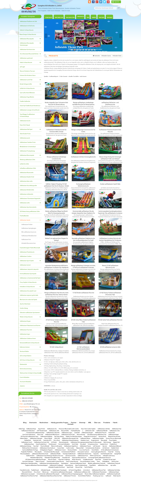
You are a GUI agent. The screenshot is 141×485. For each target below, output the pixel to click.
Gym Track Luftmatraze (28, 434)
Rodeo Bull (112, 432)
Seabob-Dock (104, 444)
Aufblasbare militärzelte (26, 194)
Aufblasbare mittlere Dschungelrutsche (83, 157)
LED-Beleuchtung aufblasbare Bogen (35, 459)
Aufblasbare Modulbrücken (29, 236)
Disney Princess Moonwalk (113, 438)
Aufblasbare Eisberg (25, 446)
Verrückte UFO (47, 440)
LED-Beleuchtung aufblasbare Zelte (30, 211)
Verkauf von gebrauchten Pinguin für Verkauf (56, 239)
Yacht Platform (88, 467)
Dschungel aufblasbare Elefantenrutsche (83, 185)
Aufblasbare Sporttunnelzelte (28, 207)
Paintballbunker (24, 216)
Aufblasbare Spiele (25, 220)
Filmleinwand (52, 444)
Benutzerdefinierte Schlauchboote (29, 343)
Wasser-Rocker (81, 434)
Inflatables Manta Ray (36, 457)
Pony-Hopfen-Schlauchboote (28, 282)
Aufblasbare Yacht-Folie (68, 434)
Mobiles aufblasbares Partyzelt (96, 463)
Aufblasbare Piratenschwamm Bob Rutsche (110, 130)
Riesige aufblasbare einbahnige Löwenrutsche (56, 157)
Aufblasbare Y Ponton (70, 476)
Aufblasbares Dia (52, 429)
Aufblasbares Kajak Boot (71, 446)
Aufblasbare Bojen (114, 472)
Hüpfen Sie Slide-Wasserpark (74, 436)
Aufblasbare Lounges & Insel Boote (29, 110)
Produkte (80, 16)
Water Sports (117, 476)
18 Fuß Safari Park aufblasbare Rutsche (110, 320)
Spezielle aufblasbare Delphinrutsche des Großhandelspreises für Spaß (83, 239)
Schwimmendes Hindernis (93, 448)
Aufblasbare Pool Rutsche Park (29, 476)
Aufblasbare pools (25, 138)
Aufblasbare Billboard (115, 446)
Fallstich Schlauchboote (26, 30)
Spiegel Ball (117, 454)
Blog (24, 422)
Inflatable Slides (117, 56)
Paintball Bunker (75, 431)
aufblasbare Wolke (55, 454)
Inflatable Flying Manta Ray (52, 457)
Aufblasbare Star (116, 429)
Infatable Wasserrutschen (28, 243)
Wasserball (104, 440)
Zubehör (22, 386)
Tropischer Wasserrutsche (79, 457)
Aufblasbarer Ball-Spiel (26, 129)
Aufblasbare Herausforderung (70, 440)
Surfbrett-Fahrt (30, 455)
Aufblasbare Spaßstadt (113, 474)
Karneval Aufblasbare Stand (78, 463)
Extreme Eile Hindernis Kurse (27, 75)
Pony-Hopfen (113, 440)
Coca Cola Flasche (84, 450)
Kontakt (110, 17)
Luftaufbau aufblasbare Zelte (28, 168)
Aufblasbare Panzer (85, 446)
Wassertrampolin (63, 442)
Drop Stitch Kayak (25, 125)
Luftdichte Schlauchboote (27, 88)
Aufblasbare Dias (26, 239)
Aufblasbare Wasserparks (27, 39)
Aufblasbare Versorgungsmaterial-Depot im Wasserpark (86, 442)
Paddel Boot (113, 444)
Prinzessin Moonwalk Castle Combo (69, 429)
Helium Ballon (24, 438)
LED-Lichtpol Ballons (25, 356)
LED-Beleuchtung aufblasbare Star (96, 434)
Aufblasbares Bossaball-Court (28, 291)
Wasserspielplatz (25, 454)
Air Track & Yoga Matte (75, 470)
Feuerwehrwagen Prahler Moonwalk (30, 248)
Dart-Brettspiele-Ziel (106, 454)
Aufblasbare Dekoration (28, 431)
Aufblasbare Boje (31, 429)
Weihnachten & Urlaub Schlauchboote (31, 373)
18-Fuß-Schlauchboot (56, 347)
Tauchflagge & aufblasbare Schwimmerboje (27, 115)
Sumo (98, 461)
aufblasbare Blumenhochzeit (40, 454)
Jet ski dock (86, 470)
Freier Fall (110, 452)
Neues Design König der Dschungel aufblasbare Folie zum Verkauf (110, 157)
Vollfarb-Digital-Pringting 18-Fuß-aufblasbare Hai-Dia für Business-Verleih (56, 185)
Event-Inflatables (24, 377)
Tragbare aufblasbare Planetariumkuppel (36, 465)
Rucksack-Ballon (72, 450)
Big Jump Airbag (59, 436)
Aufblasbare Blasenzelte (26, 172)
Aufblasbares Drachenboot (47, 448)
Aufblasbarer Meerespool (52, 434)
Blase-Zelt (40, 434)
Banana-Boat (102, 436)
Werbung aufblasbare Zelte (27, 159)
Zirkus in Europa (39, 461)
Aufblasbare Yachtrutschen (27, 49)
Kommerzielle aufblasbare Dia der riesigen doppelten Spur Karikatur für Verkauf (83, 212)
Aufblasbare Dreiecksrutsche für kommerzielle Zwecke (56, 130)
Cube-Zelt (57, 438)
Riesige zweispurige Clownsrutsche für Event (83, 130)
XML (89, 422)
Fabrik (94, 17)
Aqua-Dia (96, 454)
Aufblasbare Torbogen (36, 438)
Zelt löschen (115, 461)
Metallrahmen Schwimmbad (28, 146)
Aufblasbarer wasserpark (28, 474)
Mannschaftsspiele (56, 446)
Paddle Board (35, 470)
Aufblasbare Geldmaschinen (28, 338)
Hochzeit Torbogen (27, 461)
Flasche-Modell (45, 446)
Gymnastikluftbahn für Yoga (30, 450)
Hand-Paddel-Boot (41, 444)
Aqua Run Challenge (64, 459)
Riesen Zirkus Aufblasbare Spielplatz (95, 474)
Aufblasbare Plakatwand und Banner (30, 325)
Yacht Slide (75, 444)
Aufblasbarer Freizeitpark (59, 470)
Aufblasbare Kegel (113, 434)
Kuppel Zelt (116, 442)
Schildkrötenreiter (88, 459)
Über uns (97, 422)
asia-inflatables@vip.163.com (32, 404)
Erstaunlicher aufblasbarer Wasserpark (61, 472)
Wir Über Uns (59, 17)
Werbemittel (23, 364)
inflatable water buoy (109, 455)
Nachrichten (70, 17)
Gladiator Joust (85, 440)
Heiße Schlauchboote (26, 62)
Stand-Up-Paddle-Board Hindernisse (30, 105)
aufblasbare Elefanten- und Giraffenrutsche (110, 103)
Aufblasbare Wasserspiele (27, 155)
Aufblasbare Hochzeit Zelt (41, 442)
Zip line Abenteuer (25, 304)
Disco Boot (37, 472)
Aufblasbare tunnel (25, 265)
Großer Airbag (24, 308)
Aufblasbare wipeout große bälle (29, 295)
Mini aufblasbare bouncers (28, 232)
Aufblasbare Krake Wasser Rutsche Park (51, 476)
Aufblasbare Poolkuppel (56, 465)
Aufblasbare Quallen (98, 438)
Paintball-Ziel (66, 457)
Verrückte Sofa (37, 440)
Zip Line (104, 446)
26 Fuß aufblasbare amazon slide (110, 347)
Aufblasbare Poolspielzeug (27, 151)
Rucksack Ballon (24, 351)
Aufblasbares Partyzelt (113, 463)
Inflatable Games (106, 56)
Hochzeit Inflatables (25, 381)
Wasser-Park (78, 467)
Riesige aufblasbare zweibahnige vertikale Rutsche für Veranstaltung (83, 103)
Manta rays (45, 472)
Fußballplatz (105, 461)
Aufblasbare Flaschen (26, 330)
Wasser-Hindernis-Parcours (27, 71)
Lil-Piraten (54, 442)
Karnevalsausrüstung (25, 369)
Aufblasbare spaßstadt (26, 58)
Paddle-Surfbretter (25, 101)
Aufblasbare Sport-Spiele (27, 261)
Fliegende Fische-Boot (90, 436)
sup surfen (113, 465)
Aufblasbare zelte (25, 203)
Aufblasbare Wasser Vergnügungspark (72, 474)
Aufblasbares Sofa (115, 431)
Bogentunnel (95, 440)
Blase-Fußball (48, 438)
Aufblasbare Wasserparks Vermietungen (27, 44)
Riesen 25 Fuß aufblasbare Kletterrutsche (110, 266)
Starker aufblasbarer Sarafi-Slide (110, 184)
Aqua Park (98, 459)
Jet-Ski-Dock (105, 448)
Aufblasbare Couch (26, 442)
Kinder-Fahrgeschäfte (26, 84)
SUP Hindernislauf (42, 431)
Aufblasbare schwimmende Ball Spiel (30, 278)
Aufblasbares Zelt (54, 431)
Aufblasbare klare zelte (26, 181)
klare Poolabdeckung (81, 465)
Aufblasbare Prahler (26, 224)
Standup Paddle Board (69, 454)
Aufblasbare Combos (26, 256)
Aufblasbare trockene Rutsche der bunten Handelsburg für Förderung (110, 239)
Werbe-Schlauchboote (26, 317)
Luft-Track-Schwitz (70, 455)
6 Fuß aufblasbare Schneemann (110, 450)
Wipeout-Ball (79, 448)
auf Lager (22, 67)
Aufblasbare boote (25, 121)
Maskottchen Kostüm (114, 436)
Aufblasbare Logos (67, 432)
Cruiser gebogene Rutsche (98, 452)
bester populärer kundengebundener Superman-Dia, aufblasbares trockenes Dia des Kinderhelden (110, 212)
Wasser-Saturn (52, 459)
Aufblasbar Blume (85, 438)
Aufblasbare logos (25, 334)
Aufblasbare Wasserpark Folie (70, 438)
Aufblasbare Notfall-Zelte (27, 190)
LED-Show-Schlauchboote (27, 360)
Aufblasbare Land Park (26, 80)
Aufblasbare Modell (101, 431)
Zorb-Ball (77, 432)
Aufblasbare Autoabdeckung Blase (49, 463)
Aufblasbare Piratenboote (27, 252)
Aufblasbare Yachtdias (114, 470)
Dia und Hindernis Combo (87, 461)
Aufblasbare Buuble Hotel (27, 177)
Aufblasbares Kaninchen (84, 454)
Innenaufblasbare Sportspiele (28, 273)
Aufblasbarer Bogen (87, 432)
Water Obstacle (76, 459)
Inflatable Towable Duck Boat (56, 467)
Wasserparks (38, 452)
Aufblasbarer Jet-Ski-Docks (27, 26)
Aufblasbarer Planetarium (99, 472)
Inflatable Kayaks (45, 470)
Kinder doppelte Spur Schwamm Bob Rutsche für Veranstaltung (56, 103)
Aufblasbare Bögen (25, 321)
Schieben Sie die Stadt (109, 459)
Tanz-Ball (35, 446)
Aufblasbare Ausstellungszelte (28, 185)
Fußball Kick (27, 440)
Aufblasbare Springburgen (28, 228)
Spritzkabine (64, 463)
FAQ (88, 17)
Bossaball (83, 444)
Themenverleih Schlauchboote (55, 461)
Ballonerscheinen (25, 347)
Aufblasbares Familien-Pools (28, 142)
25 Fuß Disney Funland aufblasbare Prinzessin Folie (110, 293)
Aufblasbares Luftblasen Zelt (82, 472)
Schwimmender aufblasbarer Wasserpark (48, 474)
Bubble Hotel (115, 448)
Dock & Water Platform (84, 476)
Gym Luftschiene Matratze (27, 93)
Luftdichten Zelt (89, 431)
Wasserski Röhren (27, 472)
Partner (101, 17)
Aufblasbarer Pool (83, 455)
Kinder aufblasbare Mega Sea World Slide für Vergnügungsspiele (56, 212)
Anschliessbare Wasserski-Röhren (29, 54)
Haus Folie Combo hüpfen (88, 429)
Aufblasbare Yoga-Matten (27, 97)
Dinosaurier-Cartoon (83, 452)
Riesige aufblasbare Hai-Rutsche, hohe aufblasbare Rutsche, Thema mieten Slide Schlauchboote (56, 293)
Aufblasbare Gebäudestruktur (29, 463)
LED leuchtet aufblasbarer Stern (29, 436)
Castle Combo (70, 448)
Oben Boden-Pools (25, 133)
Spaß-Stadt (70, 467)
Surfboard (108, 476)
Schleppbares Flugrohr (46, 450)
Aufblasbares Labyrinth (53, 432)
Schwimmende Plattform (68, 452)
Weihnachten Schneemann (30, 448)
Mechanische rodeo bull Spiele (28, 299)
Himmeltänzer (69, 465)
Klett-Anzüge (107, 442)
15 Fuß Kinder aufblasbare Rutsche (83, 293)
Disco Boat (57, 440)
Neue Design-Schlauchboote (28, 34)
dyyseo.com (94, 480)
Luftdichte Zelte (24, 164)
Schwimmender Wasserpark (51, 452)
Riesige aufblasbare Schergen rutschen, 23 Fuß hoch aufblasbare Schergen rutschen (83, 266)
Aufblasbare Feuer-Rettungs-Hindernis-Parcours (50, 455)
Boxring (117, 452)
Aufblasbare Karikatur (46, 436)
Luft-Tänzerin (96, 446)
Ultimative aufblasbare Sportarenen (30, 312)
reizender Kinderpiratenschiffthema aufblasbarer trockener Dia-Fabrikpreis (56, 266)
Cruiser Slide (60, 448)
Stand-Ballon (95, 450)
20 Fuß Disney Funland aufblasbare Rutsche (56, 320)
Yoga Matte (92, 465)
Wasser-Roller (65, 431)
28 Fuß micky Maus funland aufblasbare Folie (83, 320)
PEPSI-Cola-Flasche (95, 455)
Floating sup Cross (98, 476)
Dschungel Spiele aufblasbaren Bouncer (99, 457)
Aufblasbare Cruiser (60, 450)
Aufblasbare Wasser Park (99, 470)
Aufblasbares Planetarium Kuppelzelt (30, 198)
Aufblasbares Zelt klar (104, 429)
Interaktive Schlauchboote (27, 286)
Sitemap (82, 422)
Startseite (48, 17)
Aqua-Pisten (41, 429)
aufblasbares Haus (103, 465)
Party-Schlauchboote (72, 461)
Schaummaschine (93, 444)
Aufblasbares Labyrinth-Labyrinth (29, 269)
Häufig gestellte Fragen (59, 422)
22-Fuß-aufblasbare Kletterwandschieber (83, 348)
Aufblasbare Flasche (100, 432)
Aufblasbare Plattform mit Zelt (28, 21)
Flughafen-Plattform (27, 452)
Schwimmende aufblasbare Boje (35, 432)
